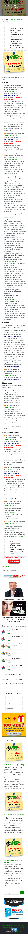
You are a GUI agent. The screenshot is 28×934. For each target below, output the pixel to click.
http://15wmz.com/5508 (10, 159)
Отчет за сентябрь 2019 (18, 643)
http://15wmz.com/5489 (10, 512)
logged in (11, 679)
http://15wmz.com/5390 (10, 333)
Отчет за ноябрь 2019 (17, 629)
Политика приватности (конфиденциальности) (12, 925)
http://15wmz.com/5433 (10, 530)
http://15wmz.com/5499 (10, 363)
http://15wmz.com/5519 (10, 261)
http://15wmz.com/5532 (10, 523)
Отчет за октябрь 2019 (17, 636)
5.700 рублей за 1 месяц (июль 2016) (14, 765)
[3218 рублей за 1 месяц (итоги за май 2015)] (14, 847)
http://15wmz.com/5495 (10, 375)
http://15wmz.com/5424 (17, 537)
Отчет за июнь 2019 (17, 665)
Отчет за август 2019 (17, 651)
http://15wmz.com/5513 (10, 182)
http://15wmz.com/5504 (10, 135)
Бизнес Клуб (10, 566)
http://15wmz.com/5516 (10, 220)
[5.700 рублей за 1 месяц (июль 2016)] (14, 752)
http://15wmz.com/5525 (10, 407)
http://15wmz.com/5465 (10, 91)
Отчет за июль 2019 (17, 658)
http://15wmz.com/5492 (10, 519)
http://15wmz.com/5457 (10, 393)
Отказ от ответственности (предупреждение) (12, 927)
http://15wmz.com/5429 (10, 505)
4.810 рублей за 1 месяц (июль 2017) (14, 814)
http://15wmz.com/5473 (14, 469)
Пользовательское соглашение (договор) (11, 924)
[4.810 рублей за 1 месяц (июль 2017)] (14, 801)
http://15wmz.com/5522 (10, 299)
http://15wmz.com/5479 (10, 439)
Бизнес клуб (13, 19)
